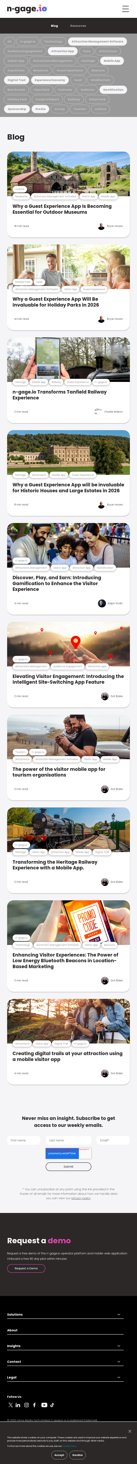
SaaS (78, 80)
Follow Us (14, 1397)
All (9, 41)
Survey (59, 109)
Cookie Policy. (69, 1446)
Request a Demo (26, 1268)
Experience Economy (50, 80)
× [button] (129, 1431)
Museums (40, 70)
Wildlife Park (100, 80)
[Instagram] (28, 1407)
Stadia (40, 109)
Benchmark (16, 90)
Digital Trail (17, 80)
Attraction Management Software (97, 41)
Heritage (88, 61)
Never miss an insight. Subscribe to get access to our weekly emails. (68, 1121)
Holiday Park (17, 99)
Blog (54, 26)
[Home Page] (27, 8)
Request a (39, 1240)
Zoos (86, 51)
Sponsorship (17, 109)
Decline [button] (77, 1455)
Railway (74, 99)
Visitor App (15, 61)
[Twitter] (11, 1407)
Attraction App (62, 51)
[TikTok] (54, 1407)
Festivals (65, 90)
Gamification (113, 90)
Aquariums (16, 70)
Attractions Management (53, 61)
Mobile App (112, 61)
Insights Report (47, 99)
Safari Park (97, 99)
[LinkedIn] (20, 1407)
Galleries (87, 90)
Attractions (108, 51)
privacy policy (81, 1198)
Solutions (15, 1314)
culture (100, 109)
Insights (14, 1346)
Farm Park (41, 90)
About (12, 1330)
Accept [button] (59, 1455)
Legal (11, 1377)
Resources (78, 26)
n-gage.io (27, 41)
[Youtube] (45, 1407)
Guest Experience (70, 70)
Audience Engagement (24, 51)
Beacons (98, 70)
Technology (53, 41)
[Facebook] (37, 1407)
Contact (14, 1361)
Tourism (79, 109)
